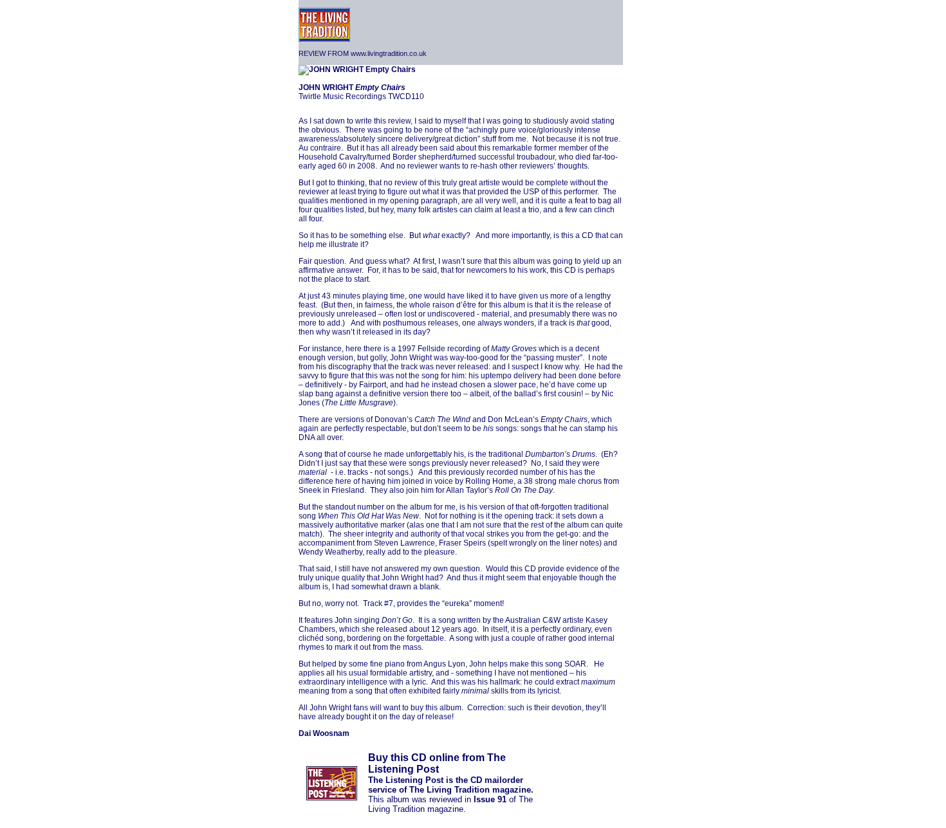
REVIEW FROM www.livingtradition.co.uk (363, 53)
